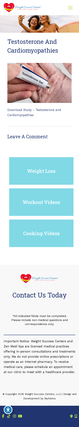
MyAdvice (49, 398)
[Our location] (76, 416)
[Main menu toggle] (70, 8)
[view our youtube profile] (20, 416)
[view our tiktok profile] (9, 416)
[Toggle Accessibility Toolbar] (8, 409)
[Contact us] (71, 416)
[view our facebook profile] (3, 416)
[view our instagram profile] (14, 416)
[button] (41, 171)
